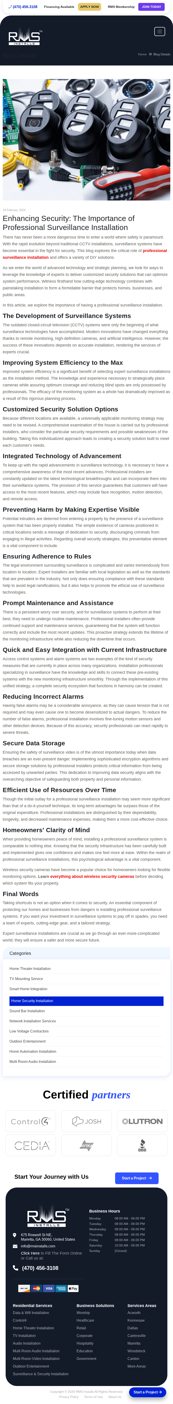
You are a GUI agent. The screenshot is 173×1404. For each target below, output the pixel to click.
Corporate (85, 1336)
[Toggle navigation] (159, 31)
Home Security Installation (32, 1001)
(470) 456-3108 (25, 7)
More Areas (136, 1366)
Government (86, 1359)
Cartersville (136, 1336)
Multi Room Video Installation (36, 1359)
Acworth (134, 1313)
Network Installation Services (32, 1021)
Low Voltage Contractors (29, 1031)
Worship (83, 1313)
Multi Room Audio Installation (32, 1062)
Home (142, 54)
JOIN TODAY (151, 7)
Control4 (20, 1320)
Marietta (133, 1343)
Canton (133, 1359)
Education (85, 1351)
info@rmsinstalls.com (38, 1246)
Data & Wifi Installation (31, 1313)
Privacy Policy (69, 1397)
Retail (81, 1328)
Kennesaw (136, 1320)
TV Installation (24, 1336)
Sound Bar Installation (27, 1011)
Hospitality (85, 1343)
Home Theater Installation (30, 969)
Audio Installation (27, 1343)
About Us (114, 1397)
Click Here (30, 1253)
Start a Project (134, 1178)
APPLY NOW (89, 7)
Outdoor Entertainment (27, 1041)
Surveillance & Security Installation (40, 1374)
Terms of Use (93, 1397)
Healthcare (85, 1320)
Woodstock (136, 1351)
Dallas (132, 1328)
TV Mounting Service (26, 979)
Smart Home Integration (28, 989)
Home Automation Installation (32, 1051)
